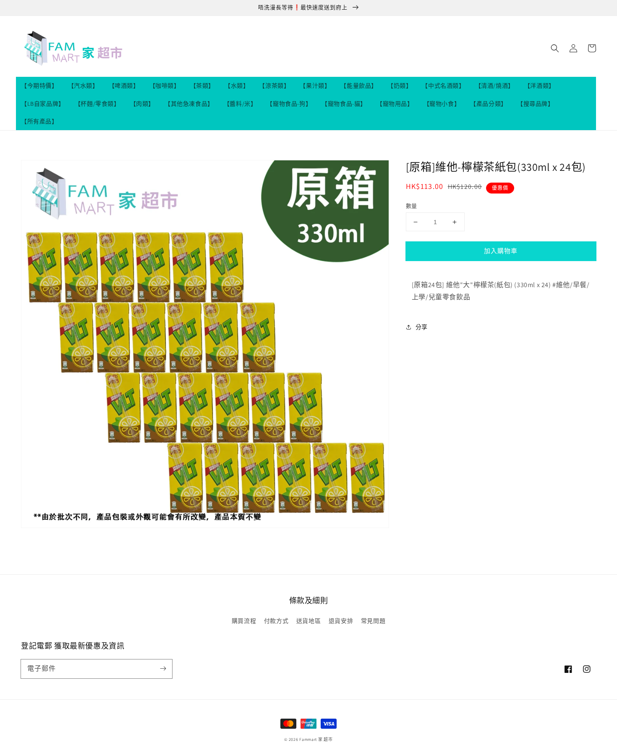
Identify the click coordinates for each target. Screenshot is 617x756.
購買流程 (244, 621)
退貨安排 (341, 621)
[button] (555, 48)
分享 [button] (422, 327)
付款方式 (276, 621)
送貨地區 (308, 621)
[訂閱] (163, 668)
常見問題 (373, 621)
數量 (411, 205)
